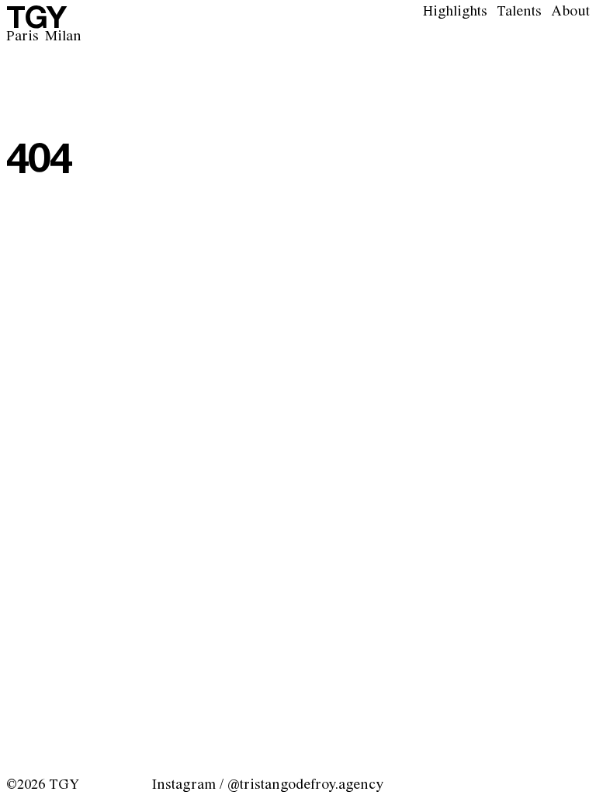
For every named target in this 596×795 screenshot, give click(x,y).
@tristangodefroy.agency (305, 784)
